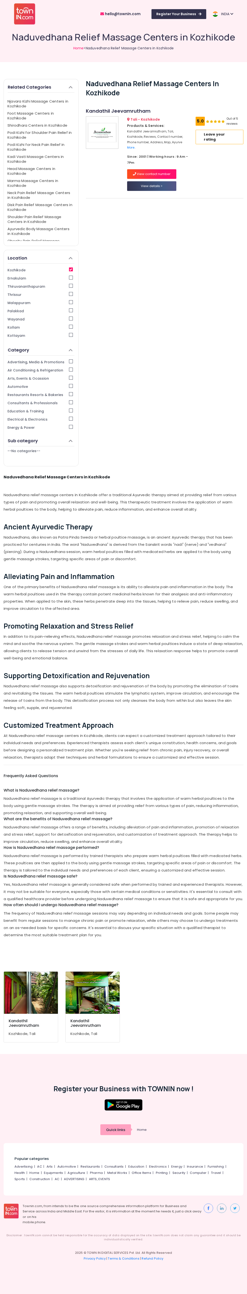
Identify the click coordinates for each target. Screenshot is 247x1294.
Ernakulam (16, 278)
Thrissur (14, 294)
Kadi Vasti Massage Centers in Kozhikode (35, 159)
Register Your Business (176, 14)
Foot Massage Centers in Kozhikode (30, 116)
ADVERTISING (74, 1179)
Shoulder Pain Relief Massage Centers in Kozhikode (34, 219)
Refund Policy (152, 1258)
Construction (39, 1179)
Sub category (23, 441)
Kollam (13, 327)
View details (151, 186)
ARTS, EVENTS (99, 1179)
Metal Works (117, 1172)
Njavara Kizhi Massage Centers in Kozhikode (37, 104)
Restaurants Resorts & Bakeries (35, 394)
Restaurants (90, 1166)
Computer (198, 1172)
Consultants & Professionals (32, 403)
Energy (176, 1166)
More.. (131, 147)
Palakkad (15, 311)
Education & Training (25, 411)
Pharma (96, 1172)
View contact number (153, 174)
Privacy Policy (95, 1258)
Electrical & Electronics (27, 419)
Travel (216, 1172)
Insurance (195, 1166)
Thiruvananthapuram (26, 286)
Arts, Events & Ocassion (28, 378)
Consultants (114, 1166)
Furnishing (216, 1166)
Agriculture (76, 1172)
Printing (162, 1172)
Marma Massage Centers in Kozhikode (32, 183)
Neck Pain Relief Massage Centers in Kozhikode (38, 195)
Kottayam (16, 335)
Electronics (158, 1166)
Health (19, 1172)
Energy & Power (21, 427)
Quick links (115, 1129)
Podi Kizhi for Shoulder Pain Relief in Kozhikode (39, 135)
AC (39, 1166)
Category (18, 350)
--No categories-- (23, 451)
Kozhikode (16, 270)
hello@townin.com (122, 13)
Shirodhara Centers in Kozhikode (37, 125)
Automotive (17, 386)
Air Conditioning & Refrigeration (35, 370)
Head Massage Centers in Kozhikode (31, 171)
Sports (19, 1179)
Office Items (141, 1172)
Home (78, 48)
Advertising (23, 1166)
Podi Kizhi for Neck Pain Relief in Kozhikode (36, 147)
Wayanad (16, 319)
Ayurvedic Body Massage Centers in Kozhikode (38, 231)
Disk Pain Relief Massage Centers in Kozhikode (39, 207)
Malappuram (18, 302)
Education (136, 1166)
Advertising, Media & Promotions (35, 362)
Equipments (53, 1172)
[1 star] (223, 121)
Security (178, 1172)
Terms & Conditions (123, 1258)
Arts (50, 1166)
